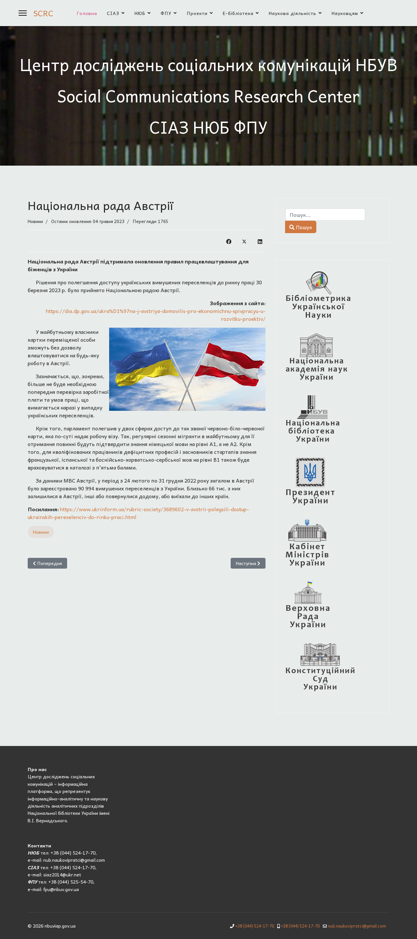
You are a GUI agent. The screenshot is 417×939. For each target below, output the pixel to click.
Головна (87, 13)
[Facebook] (228, 240)
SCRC (43, 13)
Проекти (197, 13)
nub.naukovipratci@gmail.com (357, 926)
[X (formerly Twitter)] (244, 240)
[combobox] (325, 214)
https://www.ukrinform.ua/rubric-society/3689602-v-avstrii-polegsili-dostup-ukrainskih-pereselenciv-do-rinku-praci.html (138, 513)
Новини (35, 221)
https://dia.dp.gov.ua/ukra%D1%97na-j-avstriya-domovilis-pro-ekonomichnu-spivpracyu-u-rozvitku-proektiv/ (156, 314)
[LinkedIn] (260, 240)
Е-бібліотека (238, 13)
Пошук (303, 227)
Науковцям (345, 13)
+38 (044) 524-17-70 (254, 926)
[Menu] (23, 13)
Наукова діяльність (292, 13)
